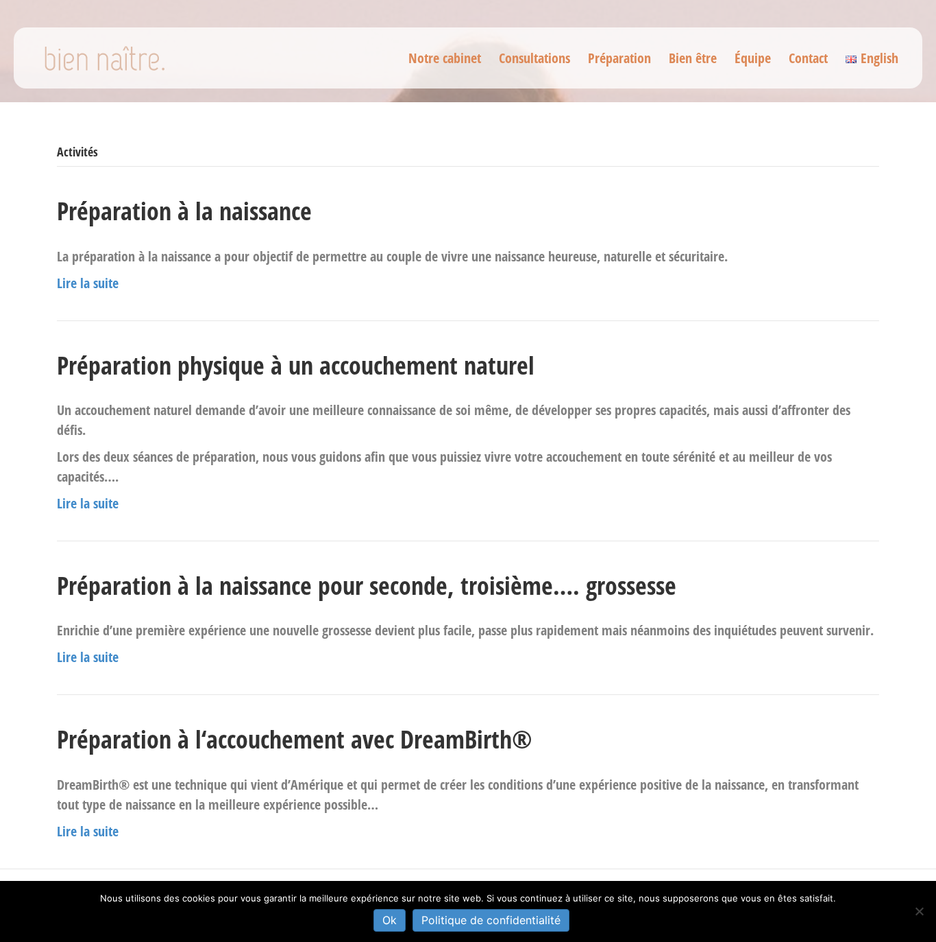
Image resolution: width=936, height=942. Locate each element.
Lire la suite (88, 283)
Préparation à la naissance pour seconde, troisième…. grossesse (366, 585)
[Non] (919, 911)
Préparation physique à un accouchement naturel (295, 365)
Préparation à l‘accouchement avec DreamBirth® (294, 739)
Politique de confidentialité (491, 920)
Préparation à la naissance (184, 211)
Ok (389, 920)
